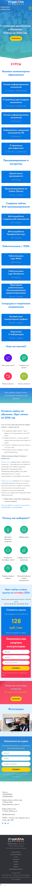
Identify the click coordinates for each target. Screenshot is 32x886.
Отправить (16, 668)
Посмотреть (16, 699)
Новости (16, 864)
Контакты (16, 862)
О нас (16, 857)
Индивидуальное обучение (16, 869)
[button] (12, 732)
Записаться (16, 38)
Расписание (16, 859)
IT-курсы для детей (16, 852)
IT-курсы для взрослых (16, 854)
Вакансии (16, 866)
